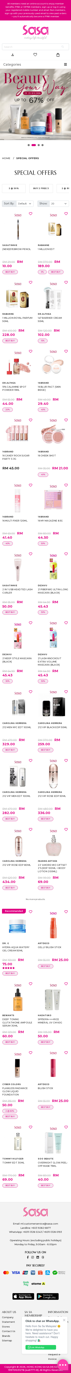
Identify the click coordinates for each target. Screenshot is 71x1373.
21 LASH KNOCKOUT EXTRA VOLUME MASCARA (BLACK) (49, 661)
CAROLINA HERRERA (14, 723)
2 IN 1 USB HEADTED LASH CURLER (17, 591)
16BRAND (43, 383)
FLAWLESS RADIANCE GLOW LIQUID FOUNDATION (15, 1091)
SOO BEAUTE (45, 1159)
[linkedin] (37, 1257)
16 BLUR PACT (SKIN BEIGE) (49, 388)
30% (43, 612)
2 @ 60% (9, 1111)
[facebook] (28, 1257)
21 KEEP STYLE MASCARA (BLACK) (17, 660)
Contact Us (8, 1331)
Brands (6, 1336)
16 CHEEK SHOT (47, 455)
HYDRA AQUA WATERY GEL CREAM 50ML (15, 949)
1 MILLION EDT (46, 249)
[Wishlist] (30, 213)
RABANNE (43, 245)
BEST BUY (10, 272)
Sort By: (9, 203)
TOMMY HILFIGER (12, 1159)
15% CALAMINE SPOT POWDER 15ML (14, 388)
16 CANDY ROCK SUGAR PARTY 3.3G (15, 457)
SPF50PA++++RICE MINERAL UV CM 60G (50, 1021)
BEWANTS (8, 1015)
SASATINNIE (9, 245)
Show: (43, 203)
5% (42, 272)
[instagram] (32, 1257)
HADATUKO (45, 1015)
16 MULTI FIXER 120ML (14, 520)
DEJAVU (42, 585)
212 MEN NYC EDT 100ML (16, 727)
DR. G (5, 943)
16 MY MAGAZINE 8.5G (50, 520)
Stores (6, 1326)
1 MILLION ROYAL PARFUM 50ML (17, 320)
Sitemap (7, 1340)
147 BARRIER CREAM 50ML (50, 320)
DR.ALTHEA (44, 314)
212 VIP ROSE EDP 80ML (16, 865)
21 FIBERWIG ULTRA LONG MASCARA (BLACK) (53, 591)
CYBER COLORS (11, 1084)
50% (43, 543)
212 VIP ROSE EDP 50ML (52, 796)
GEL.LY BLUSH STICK (49, 947)
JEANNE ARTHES (47, 861)
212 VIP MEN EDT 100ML (16, 796)
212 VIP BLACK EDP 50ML (52, 727)
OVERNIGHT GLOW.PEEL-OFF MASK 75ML (53, 1164)
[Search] (63, 47)
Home (6, 158)
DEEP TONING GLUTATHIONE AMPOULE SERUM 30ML (17, 1022)
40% (43, 409)
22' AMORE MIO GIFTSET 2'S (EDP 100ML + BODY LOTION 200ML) (52, 868)
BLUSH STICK (45, 1088)
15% (42, 341)
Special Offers (27, 158)
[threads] (43, 1257)
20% (7, 409)
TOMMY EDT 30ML (13, 1162)
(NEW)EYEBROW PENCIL (16, 249)
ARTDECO (44, 943)
